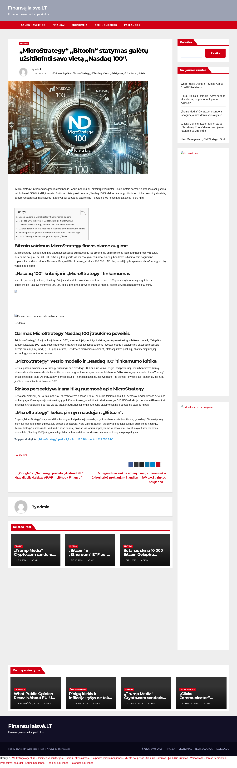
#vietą (141, 73)
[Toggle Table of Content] (81, 212)
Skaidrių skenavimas (77, 758)
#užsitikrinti (130, 73)
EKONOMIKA (80, 25)
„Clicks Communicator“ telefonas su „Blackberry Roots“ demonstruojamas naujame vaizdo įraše (202, 127)
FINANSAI (59, 25)
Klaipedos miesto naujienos (107, 758)
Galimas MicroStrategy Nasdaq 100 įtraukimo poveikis (46, 224)
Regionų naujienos (57, 763)
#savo (106, 73)
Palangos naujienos (81, 763)
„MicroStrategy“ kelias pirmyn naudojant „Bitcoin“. (44, 236)
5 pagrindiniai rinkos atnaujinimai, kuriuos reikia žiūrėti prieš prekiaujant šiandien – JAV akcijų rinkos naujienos (129, 477)
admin (38, 69)
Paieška (186, 42)
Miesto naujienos (134, 758)
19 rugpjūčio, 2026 (28, 703)
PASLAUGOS (132, 25)
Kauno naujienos (34, 763)
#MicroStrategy (81, 73)
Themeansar (63, 749)
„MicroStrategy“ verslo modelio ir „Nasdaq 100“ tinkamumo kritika (52, 228)
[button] (227, 25)
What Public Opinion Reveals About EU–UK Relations (34, 697)
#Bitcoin (57, 73)
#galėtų (67, 73)
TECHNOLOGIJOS (105, 25)
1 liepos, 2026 (80, 703)
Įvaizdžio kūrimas (178, 758)
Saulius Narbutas (156, 758)
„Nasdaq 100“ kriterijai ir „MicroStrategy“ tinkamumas (46, 220)
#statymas (117, 73)
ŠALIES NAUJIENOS (33, 25)
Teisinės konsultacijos (50, 758)
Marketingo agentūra (23, 758)
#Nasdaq (96, 73)
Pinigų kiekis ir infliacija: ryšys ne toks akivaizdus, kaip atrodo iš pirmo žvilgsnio (203, 99)
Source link (21, 455)
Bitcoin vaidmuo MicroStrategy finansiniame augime (45, 217)
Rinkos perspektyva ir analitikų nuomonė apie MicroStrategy (49, 232)
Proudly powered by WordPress (23, 749)
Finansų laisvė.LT (27, 8)
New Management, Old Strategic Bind (203, 139)
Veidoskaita (196, 758)
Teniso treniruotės (216, 758)
